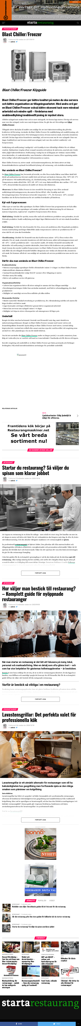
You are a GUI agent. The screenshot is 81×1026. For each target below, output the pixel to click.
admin (13, 42)
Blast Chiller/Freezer (12, 174)
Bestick (5, 673)
